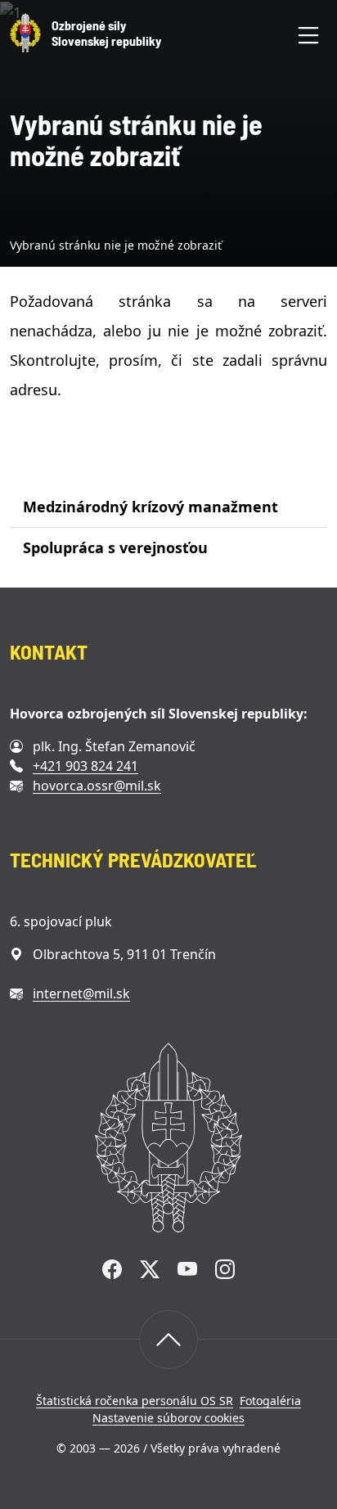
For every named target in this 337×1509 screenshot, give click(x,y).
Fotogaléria (270, 1400)
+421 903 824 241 (85, 766)
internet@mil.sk (81, 993)
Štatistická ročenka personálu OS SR (134, 1400)
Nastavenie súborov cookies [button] (168, 1418)
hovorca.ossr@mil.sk (97, 786)
